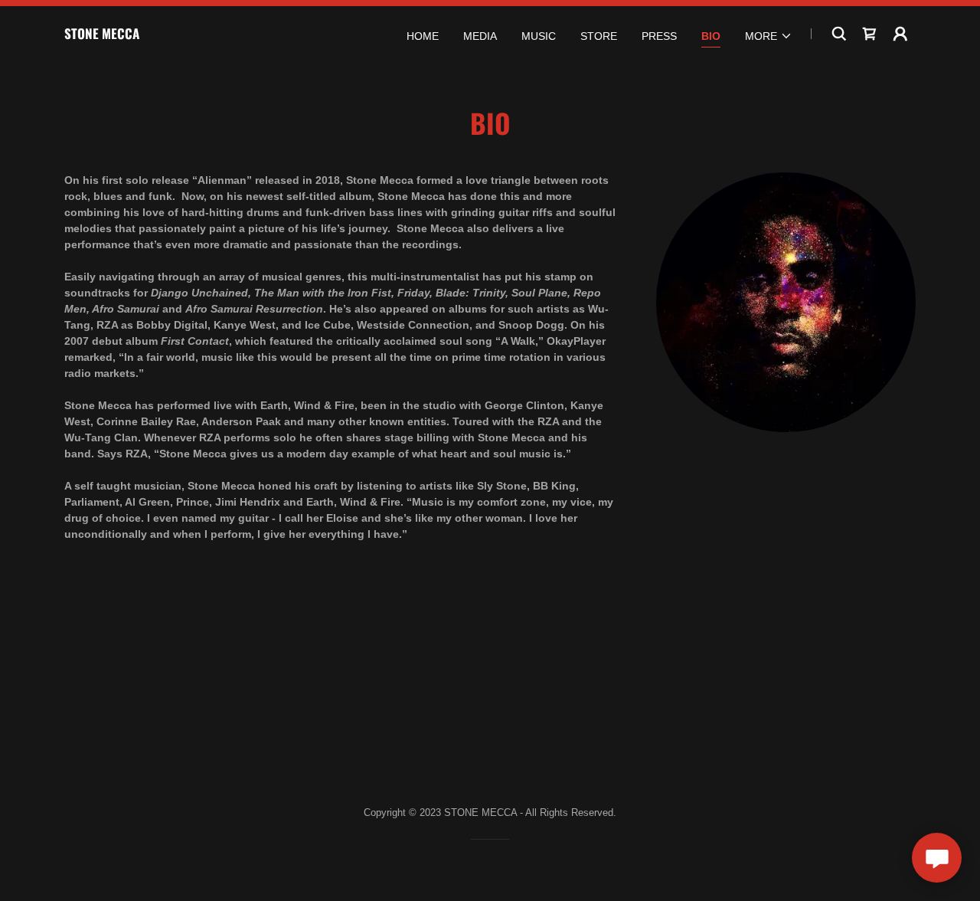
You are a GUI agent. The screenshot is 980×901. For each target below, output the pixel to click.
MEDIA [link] (480, 36)
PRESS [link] (659, 36)
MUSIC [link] (538, 36)
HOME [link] (423, 36)
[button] (768, 36)
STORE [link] (598, 36)
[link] (101, 35)
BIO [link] (710, 36)
